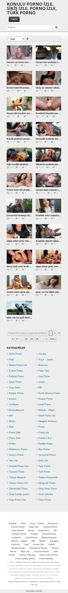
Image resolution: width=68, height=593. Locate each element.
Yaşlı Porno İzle (17, 499)
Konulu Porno (45, 398)
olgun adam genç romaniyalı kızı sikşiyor (28, 241)
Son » (53, 339)
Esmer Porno (16, 370)
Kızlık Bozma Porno (49, 393)
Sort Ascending (27, 39)
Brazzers (43, 365)
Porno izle (43, 432)
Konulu (12, 398)
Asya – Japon (45, 359)
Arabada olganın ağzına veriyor (52, 241)
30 (37, 339)
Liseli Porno (44, 404)
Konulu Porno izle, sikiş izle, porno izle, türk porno (32, 8)
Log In (14, 19)
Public (12, 443)
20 (31, 339)
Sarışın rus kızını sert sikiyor (21, 62)
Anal (11, 359)
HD (40, 387)
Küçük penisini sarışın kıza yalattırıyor (26, 139)
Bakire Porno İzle (18, 365)
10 (26, 339)
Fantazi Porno (16, 376)
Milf (11, 415)
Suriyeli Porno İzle (18, 466)
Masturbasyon (16, 410)
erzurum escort (34, 591)
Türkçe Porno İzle (18, 483)
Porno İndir (14, 432)
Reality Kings (45, 443)
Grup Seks (14, 387)
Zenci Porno (44, 499)
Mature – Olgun (46, 410)
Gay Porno (44, 376)
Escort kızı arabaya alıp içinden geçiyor (27, 215)
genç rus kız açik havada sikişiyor (24, 317)
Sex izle (13, 460)
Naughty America (47, 421)
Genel (41, 382)
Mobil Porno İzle (46, 415)
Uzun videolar (45, 494)
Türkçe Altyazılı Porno (17, 582)
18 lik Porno (15, 354)
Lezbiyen (13, 404)
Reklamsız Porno (18, 449)
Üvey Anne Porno (47, 488)
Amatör (42, 354)
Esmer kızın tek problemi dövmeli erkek (27, 190)
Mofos (12, 421)
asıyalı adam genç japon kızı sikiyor (25, 292)
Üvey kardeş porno (19, 494)
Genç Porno (15, 382)
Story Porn (50, 582)
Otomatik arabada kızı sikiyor (51, 139)
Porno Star (14, 438)
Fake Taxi (43, 370)
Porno (41, 427)
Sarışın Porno (16, 455)
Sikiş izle (43, 460)
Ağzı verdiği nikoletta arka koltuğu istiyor (28, 164)
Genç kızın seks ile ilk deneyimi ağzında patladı (31, 266)
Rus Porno (44, 449)
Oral (11, 427)
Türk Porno (44, 471)
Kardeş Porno (16, 393)
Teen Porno (44, 466)
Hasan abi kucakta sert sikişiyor (23, 113)
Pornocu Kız (44, 438)
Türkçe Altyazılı (17, 477)
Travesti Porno (16, 471)
